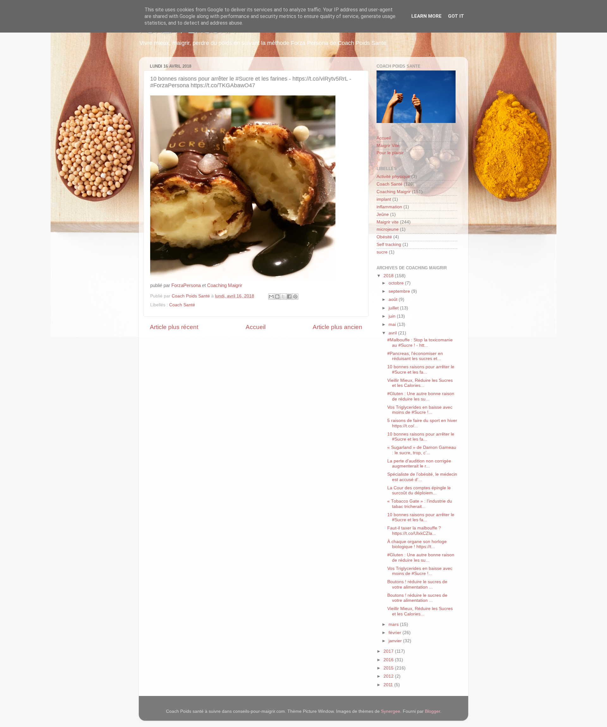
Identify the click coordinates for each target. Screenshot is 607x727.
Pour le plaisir (390, 152)
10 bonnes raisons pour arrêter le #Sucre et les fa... (420, 369)
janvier (396, 640)
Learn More (426, 16)
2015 (389, 668)
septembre (400, 291)
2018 (389, 275)
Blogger (432, 711)
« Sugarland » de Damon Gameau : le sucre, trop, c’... (421, 450)
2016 (389, 659)
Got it (456, 16)
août (394, 299)
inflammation (389, 207)
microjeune (388, 229)
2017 (389, 651)
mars (394, 624)
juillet (394, 308)
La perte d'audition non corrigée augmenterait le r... (419, 463)
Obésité (384, 237)
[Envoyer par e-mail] (271, 296)
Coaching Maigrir (224, 285)
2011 (388, 684)
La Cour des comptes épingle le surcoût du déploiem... (419, 490)
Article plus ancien (337, 327)
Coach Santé (182, 304)
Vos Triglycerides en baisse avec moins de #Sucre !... (419, 410)
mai (393, 324)
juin (393, 316)
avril (393, 333)
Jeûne (383, 214)
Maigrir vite (388, 222)
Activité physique (393, 176)
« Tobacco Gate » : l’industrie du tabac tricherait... (419, 504)
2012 (389, 676)
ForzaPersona (186, 285)
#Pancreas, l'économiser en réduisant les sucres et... (415, 356)
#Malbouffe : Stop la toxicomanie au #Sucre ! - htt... (420, 342)
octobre (397, 283)
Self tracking (389, 244)
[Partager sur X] (283, 296)
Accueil (256, 327)
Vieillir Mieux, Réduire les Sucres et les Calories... (420, 383)
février (395, 632)
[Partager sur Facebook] (289, 296)
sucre (382, 252)
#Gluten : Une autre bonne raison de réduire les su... (420, 396)
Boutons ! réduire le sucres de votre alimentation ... (417, 584)
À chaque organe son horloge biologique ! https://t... (417, 544)
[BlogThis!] (277, 296)
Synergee (390, 711)
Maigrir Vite (388, 145)
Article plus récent (174, 327)
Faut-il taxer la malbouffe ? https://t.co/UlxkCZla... (414, 530)
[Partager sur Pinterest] (295, 296)
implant (384, 199)
